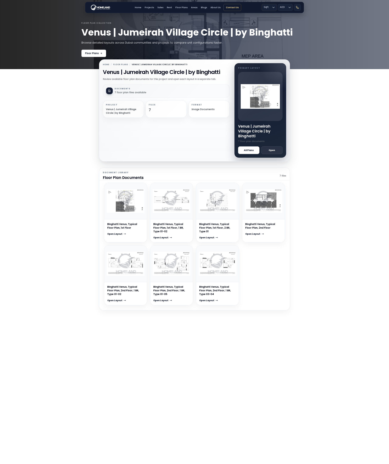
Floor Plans (181, 7)
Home (138, 7)
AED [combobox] (282, 7)
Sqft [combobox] (266, 7)
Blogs (204, 7)
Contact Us (232, 7)
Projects (149, 7)
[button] (273, 7)
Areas (194, 7)
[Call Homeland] (297, 7)
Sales (160, 7)
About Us (215, 7)
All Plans (249, 150)
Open (272, 150)
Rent (169, 7)
